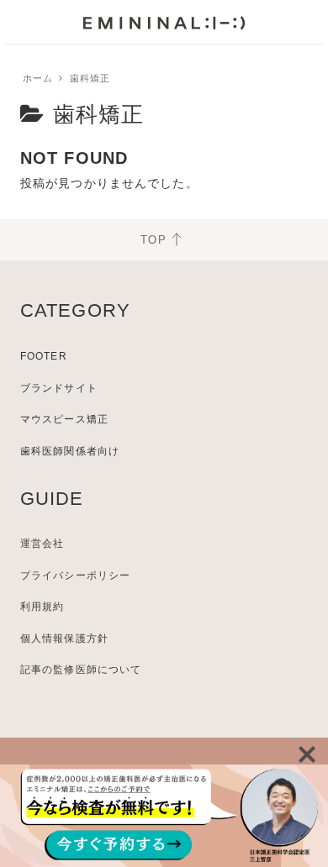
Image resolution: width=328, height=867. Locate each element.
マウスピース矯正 (64, 419)
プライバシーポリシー (75, 575)
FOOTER (43, 356)
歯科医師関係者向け (69, 451)
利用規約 (42, 606)
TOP (153, 240)
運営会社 (42, 543)
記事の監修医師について (80, 669)
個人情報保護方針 (64, 638)
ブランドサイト (59, 388)
